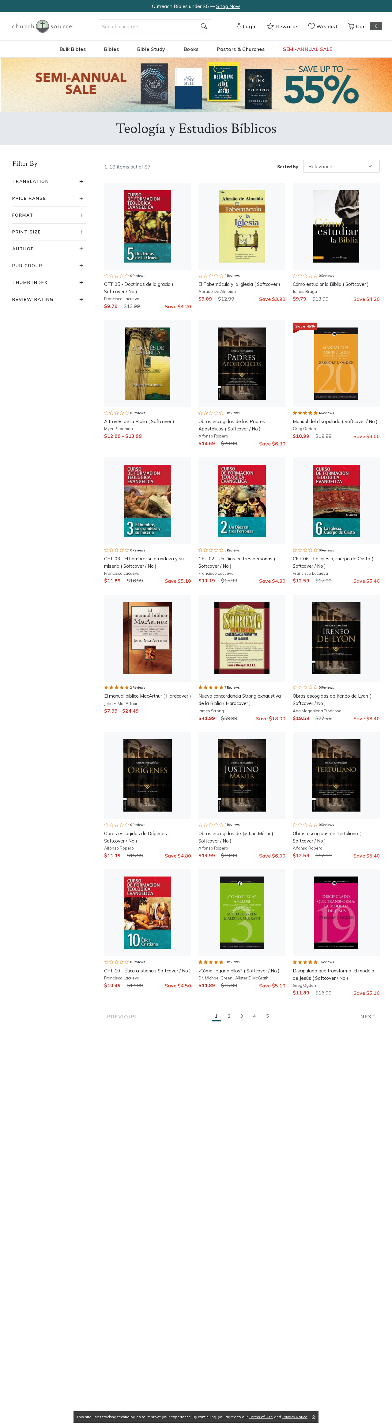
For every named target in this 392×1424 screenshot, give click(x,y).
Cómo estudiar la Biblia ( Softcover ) (331, 284)
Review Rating (33, 299)
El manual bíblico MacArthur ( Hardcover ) (147, 696)
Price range (29, 198)
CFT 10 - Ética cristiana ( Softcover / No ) (147, 971)
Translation (30, 181)
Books (191, 49)
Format (22, 215)
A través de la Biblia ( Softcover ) (139, 421)
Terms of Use (261, 1417)
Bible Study (151, 49)
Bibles (111, 49)
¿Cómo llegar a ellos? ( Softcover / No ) (239, 971)
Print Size (26, 232)
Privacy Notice (294, 1417)
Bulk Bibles (73, 49)
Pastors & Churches (241, 49)
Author (23, 249)
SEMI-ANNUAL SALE (307, 49)
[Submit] (204, 26)
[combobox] (155, 26)
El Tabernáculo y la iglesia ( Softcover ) (239, 284)
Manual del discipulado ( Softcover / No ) (335, 421)
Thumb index (30, 282)
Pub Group (27, 265)
